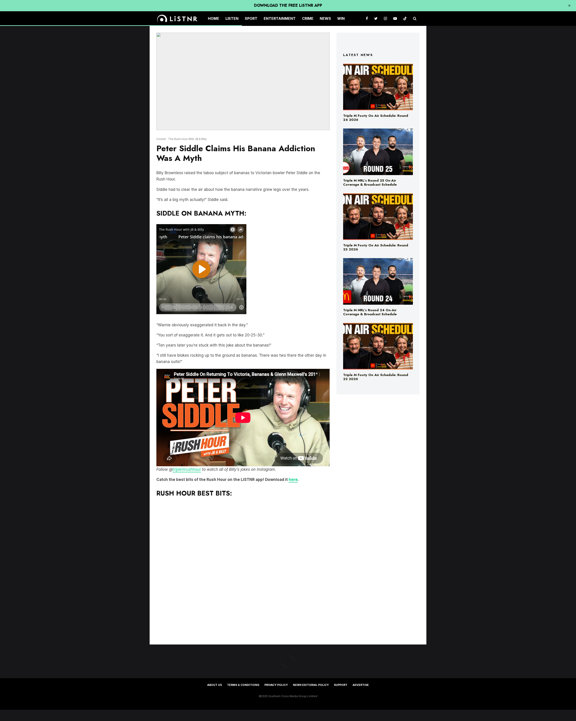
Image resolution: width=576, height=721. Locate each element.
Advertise (361, 685)
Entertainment (280, 18)
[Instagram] (385, 18)
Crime (307, 18)
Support (340, 685)
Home (213, 18)
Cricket (161, 139)
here (293, 479)
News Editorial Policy (311, 685)
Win (341, 18)
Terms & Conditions (243, 685)
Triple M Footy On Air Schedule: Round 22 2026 (375, 377)
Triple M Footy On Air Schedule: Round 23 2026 (375, 247)
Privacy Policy (276, 685)
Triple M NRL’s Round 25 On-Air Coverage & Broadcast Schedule (370, 182)
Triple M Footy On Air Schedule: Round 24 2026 (375, 118)
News (325, 18)
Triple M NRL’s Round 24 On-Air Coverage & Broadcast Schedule (370, 312)
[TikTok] (405, 18)
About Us (214, 685)
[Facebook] (367, 18)
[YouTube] (395, 18)
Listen (231, 18)
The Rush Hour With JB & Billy (187, 139)
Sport (251, 18)
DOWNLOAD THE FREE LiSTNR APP (288, 5)
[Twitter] (376, 18)
